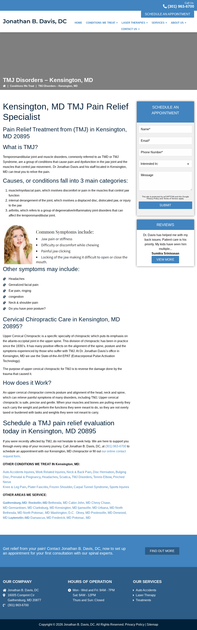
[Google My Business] (146, 4)
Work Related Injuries (50, 472)
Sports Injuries (119, 487)
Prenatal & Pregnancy (25, 477)
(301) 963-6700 (181, 6)
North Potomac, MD (36, 512)
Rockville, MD (38, 502)
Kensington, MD (66, 507)
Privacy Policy (153, 198)
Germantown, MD (20, 507)
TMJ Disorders (82, 477)
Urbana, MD (106, 507)
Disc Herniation (103, 472)
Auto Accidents (146, 590)
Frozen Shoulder (60, 487)
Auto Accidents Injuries (18, 472)
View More (165, 259)
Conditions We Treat (22, 86)
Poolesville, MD (102, 512)
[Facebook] (155, 4)
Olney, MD (83, 512)
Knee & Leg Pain (14, 487)
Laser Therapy (146, 595)
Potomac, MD (81, 517)
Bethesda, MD (58, 502)
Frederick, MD (61, 517)
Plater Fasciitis (38, 487)
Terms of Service (171, 198)
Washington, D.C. (63, 512)
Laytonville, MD (19, 517)
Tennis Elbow (102, 477)
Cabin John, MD (79, 502)
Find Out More (162, 551)
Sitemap (152, 624)
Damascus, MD (40, 517)
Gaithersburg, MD (15, 502)
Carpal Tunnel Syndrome (90, 487)
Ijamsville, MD (87, 507)
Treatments (143, 600)
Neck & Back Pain (79, 472)
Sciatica (64, 477)
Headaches (50, 477)
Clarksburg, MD (43, 507)
